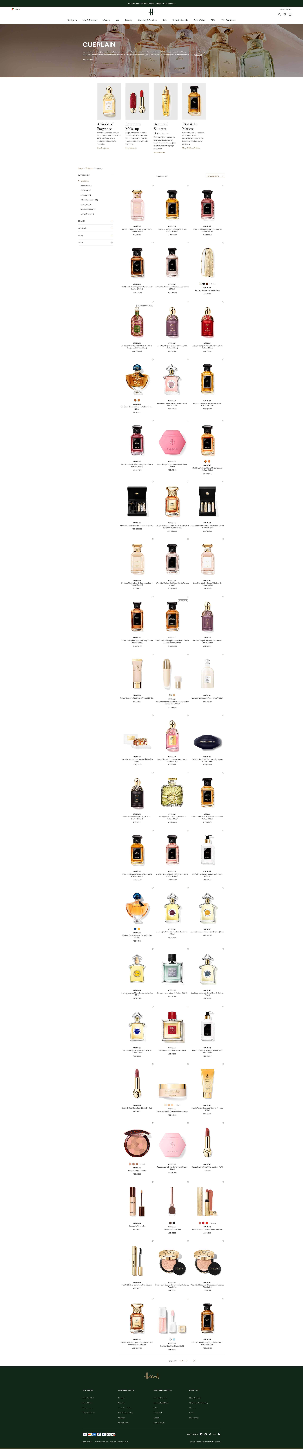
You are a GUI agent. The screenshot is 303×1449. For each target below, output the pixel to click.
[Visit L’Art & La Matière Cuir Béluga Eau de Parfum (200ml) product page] (207, 359)
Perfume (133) (85, 190)
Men (117, 20)
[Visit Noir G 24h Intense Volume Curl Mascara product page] (137, 1241)
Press (191, 1412)
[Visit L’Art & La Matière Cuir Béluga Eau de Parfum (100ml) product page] (172, 185)
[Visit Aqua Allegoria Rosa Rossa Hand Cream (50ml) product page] (172, 1123)
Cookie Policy (159, 1422)
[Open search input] (279, 14)
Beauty (128, 20)
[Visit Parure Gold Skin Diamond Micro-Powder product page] (172, 1064)
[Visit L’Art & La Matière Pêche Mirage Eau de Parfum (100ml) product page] (207, 420)
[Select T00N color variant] (170, 695)
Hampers (121, 1417)
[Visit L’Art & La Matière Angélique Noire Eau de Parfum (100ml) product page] (137, 243)
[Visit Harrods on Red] (215, 1434)
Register (288, 9)
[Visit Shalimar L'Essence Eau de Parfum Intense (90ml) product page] (137, 359)
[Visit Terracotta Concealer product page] (137, 1182)
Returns (121, 1402)
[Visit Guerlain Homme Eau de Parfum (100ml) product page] (172, 949)
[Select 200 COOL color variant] (174, 1339)
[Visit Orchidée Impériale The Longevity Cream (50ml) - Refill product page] (207, 715)
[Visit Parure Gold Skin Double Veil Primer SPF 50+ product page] (137, 654)
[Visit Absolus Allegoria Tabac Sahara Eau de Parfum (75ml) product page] (207, 596)
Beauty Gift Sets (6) (87, 209)
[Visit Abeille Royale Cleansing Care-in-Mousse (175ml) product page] (207, 1064)
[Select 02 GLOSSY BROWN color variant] (170, 1223)
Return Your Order (125, 1412)
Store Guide (87, 1402)
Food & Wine (199, 20)
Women (106, 20)
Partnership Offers (161, 1402)
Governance (194, 1417)
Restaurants (87, 1407)
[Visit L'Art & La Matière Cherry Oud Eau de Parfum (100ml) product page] (207, 185)
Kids (165, 20)
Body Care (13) (85, 204)
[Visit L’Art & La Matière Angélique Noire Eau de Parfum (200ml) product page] (207, 1298)
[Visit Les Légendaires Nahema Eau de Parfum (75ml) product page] (172, 888)
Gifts (213, 20)
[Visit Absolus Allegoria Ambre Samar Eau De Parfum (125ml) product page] (207, 302)
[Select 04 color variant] (168, 1105)
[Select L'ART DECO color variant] (200, 284)
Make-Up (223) (86, 185)
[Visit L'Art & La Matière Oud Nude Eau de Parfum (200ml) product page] (172, 243)
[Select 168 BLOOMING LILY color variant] (200, 1223)
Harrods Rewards (160, 1397)
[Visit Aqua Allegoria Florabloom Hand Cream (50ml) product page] (172, 420)
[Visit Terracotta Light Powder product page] (137, 1123)
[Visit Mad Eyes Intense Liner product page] (172, 1182)
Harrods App (123, 1422)
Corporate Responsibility (198, 1402)
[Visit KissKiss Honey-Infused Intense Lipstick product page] (207, 1182)
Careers (192, 1407)
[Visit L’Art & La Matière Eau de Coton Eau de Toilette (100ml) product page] (137, 185)
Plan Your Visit (88, 1397)
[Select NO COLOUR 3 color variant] (137, 1164)
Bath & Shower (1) (87, 214)
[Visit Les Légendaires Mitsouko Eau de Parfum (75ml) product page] (137, 949)
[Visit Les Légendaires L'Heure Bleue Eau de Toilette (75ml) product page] (137, 1006)
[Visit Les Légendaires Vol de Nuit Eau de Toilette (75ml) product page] (207, 949)
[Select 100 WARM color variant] (170, 1339)
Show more (89, 59)
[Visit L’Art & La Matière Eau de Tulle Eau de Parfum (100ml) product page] (207, 539)
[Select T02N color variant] (174, 695)
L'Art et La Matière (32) (89, 199)
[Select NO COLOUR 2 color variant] (133, 1164)
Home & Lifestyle (180, 20)
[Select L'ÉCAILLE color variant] (207, 284)
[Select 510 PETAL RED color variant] (203, 1223)
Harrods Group (195, 1397)
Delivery (121, 1397)
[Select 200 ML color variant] (209, 461)
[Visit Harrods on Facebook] (201, 1434)
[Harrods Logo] (151, 1375)
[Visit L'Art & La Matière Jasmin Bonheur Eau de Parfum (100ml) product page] (172, 830)
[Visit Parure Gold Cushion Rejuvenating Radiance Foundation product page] (172, 1241)
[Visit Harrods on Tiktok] (210, 1434)
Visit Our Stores (228, 20)
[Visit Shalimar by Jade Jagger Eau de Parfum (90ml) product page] (137, 888)
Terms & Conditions (101, 1441)
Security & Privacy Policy (119, 1441)
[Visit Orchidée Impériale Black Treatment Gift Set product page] (137, 481)
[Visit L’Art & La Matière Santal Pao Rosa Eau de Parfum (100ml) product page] (137, 420)
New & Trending (90, 20)
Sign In (282, 9)
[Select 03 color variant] (172, 1105)
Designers (72, 20)
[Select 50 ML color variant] (139, 400)
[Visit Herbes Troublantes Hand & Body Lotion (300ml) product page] (207, 830)
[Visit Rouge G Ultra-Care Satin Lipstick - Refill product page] (137, 1064)
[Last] (194, 1361)
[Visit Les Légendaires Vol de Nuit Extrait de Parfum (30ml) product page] (172, 773)
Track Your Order (124, 1407)
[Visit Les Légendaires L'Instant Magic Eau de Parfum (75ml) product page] (172, 359)
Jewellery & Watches (147, 20)
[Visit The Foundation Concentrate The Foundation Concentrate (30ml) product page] (172, 654)
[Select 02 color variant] (165, 1105)
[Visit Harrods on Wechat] (219, 1434)
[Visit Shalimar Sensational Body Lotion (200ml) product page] (207, 654)
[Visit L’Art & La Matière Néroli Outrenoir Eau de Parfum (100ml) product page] (207, 773)
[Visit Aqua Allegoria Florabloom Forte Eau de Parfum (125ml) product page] (172, 715)
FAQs (156, 1407)
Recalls (156, 1417)
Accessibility (87, 1441)
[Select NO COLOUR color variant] (135, 400)
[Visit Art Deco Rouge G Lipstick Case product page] (207, 243)
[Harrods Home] (151, 12)
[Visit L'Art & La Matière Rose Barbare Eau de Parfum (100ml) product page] (137, 830)
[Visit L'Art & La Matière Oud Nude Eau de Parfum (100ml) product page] (172, 539)
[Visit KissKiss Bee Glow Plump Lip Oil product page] (172, 1298)
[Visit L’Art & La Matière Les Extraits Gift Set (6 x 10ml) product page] (137, 715)
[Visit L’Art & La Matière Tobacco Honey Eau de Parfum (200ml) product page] (137, 596)
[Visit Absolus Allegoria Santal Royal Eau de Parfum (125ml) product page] (137, 773)
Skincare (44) (85, 195)
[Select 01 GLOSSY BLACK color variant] (174, 1223)
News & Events (88, 1412)
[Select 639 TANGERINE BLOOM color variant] (207, 1223)
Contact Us (158, 1412)
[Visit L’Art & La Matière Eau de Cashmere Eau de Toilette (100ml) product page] (137, 539)
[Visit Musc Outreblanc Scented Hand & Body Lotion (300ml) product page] (207, 1006)
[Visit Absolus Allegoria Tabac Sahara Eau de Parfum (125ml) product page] (172, 302)
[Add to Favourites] (153, 185)
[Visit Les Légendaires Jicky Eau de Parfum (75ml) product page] (207, 888)
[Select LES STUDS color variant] (203, 284)
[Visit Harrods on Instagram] (206, 1434)
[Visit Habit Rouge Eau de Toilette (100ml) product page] (172, 1006)
